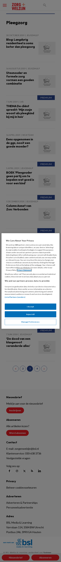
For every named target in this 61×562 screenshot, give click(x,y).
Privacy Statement (24, 270)
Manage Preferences (30, 322)
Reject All (30, 314)
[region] (30, 281)
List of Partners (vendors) (15, 297)
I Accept (30, 306)
